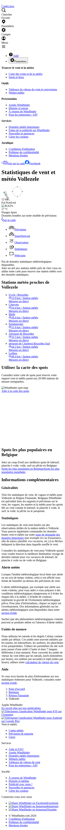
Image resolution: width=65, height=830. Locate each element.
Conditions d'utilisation (22, 149)
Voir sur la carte (16, 163)
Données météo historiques (24, 126)
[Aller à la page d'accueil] (1, 3)
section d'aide (9, 613)
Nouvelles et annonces (21, 133)
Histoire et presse (18, 108)
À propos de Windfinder (22, 111)
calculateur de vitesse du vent (41, 662)
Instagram (52, 806)
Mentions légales (18, 155)
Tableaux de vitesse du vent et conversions (33, 89)
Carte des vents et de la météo (25, 73)
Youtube (52, 809)
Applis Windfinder (19, 104)
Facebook (34, 163)
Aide (16, 55)
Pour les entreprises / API (23, 114)
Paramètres (20, 61)
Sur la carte (9, 220)
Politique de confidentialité (24, 152)
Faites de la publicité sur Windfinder (29, 130)
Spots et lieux (16, 77)
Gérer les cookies (18, 136)
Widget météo (16, 92)
